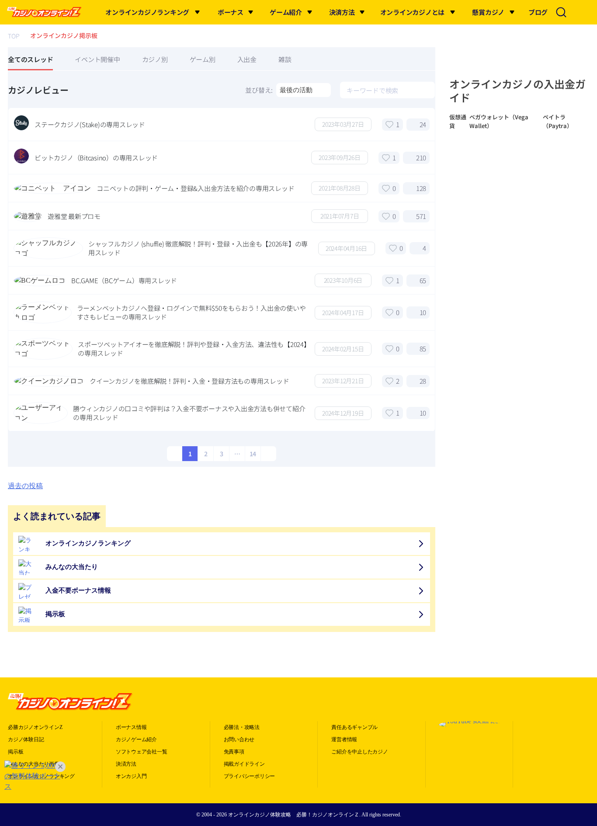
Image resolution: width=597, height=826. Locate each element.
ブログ (538, 12)
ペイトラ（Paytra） (558, 121)
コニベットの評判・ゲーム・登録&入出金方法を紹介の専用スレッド (195, 188)
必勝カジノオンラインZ (35, 727)
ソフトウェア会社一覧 (141, 752)
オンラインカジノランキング (147, 12)
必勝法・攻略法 (242, 727)
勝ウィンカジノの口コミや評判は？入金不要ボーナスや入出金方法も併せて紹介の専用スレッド (189, 413)
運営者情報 (344, 739)
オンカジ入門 (131, 776)
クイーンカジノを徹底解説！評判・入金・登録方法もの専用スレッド (189, 381)
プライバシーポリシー (249, 776)
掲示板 (15, 752)
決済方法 (342, 12)
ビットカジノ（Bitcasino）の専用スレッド (96, 157)
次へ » (267, 454)
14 (253, 453)
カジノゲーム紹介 (136, 739)
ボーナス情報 (131, 727)
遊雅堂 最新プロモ (74, 216)
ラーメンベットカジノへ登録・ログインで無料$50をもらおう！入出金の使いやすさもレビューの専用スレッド (191, 312)
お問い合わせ (239, 739)
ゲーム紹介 (286, 12)
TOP (14, 35)
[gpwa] (552, 724)
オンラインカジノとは (412, 12)
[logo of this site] (44, 12)
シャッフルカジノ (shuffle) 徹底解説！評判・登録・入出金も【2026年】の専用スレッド (198, 248)
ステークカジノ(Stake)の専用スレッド (90, 124)
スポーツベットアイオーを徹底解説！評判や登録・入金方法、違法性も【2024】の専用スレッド (192, 348)
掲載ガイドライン (244, 764)
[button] (197, 12)
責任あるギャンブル (354, 727)
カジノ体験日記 (26, 739)
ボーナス (230, 12)
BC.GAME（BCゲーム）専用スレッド (124, 280)
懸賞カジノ (488, 12)
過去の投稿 (25, 485)
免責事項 (234, 752)
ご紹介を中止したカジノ (359, 752)
